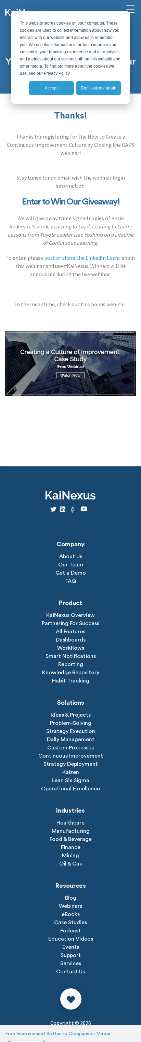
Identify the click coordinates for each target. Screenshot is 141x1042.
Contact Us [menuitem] (70, 971)
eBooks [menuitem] (71, 914)
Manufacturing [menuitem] (71, 831)
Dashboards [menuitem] (71, 640)
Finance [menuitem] (70, 847)
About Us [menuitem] (70, 556)
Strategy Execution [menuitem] (70, 731)
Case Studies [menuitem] (70, 922)
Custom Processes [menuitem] (70, 747)
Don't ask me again (98, 88)
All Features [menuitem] (70, 631)
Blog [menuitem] (70, 898)
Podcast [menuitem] (70, 930)
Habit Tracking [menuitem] (70, 681)
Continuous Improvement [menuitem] (70, 756)
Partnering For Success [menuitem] (70, 623)
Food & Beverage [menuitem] (71, 839)
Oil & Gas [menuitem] (70, 864)
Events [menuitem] (70, 947)
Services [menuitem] (70, 963)
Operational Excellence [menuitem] (70, 788)
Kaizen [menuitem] (70, 772)
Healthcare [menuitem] (70, 823)
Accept (51, 88)
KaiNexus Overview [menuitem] (70, 615)
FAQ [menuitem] (70, 581)
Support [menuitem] (71, 955)
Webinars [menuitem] (70, 906)
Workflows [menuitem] (70, 648)
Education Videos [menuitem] (70, 939)
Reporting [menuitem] (70, 664)
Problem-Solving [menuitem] (70, 723)
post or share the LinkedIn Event (82, 257)
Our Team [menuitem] (70, 564)
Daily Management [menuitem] (70, 739)
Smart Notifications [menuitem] (71, 656)
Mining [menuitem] (70, 855)
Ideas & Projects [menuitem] (71, 715)
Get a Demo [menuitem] (70, 573)
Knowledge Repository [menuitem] (70, 672)
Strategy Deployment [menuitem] (70, 764)
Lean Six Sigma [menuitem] (70, 780)
